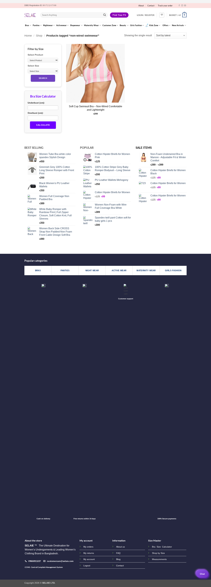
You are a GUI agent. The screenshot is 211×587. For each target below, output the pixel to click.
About (141, 5)
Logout (86, 565)
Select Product (35, 55)
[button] (145, 15)
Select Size (33, 65)
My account (89, 559)
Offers (165, 25)
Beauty (123, 25)
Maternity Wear (91, 25)
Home (28, 35)
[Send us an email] (185, 5)
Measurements (159, 559)
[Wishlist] (161, 15)
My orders (88, 547)
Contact (150, 5)
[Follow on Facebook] (179, 5)
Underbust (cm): (36, 103)
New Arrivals (178, 25)
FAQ (118, 553)
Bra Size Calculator (162, 547)
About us (120, 547)
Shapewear (75, 25)
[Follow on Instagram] (182, 5)
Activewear (61, 25)
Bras (27, 25)
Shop (39, 35)
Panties (36, 25)
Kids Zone (153, 25)
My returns (88, 553)
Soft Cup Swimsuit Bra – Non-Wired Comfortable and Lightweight (95, 108)
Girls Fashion (136, 25)
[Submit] (104, 15)
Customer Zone (109, 25)
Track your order (165, 5)
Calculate (43, 125)
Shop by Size (158, 553)
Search (43, 78)
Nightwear (48, 25)
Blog (118, 559)
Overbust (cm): (35, 113)
